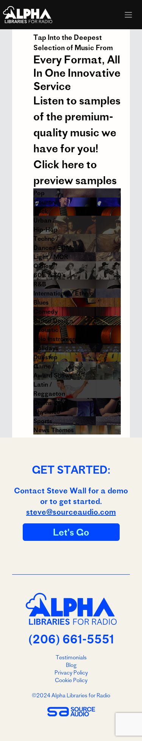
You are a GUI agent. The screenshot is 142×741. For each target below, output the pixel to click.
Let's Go (71, 532)
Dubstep (45, 357)
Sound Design (53, 320)
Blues (41, 302)
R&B (39, 284)
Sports (42, 421)
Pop (39, 193)
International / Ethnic (63, 293)
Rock (40, 211)
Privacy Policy (71, 672)
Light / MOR (50, 257)
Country (44, 202)
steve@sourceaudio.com (71, 512)
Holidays (45, 348)
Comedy (45, 311)
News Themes (53, 430)
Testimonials (71, 657)
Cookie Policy (71, 680)
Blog (71, 665)
